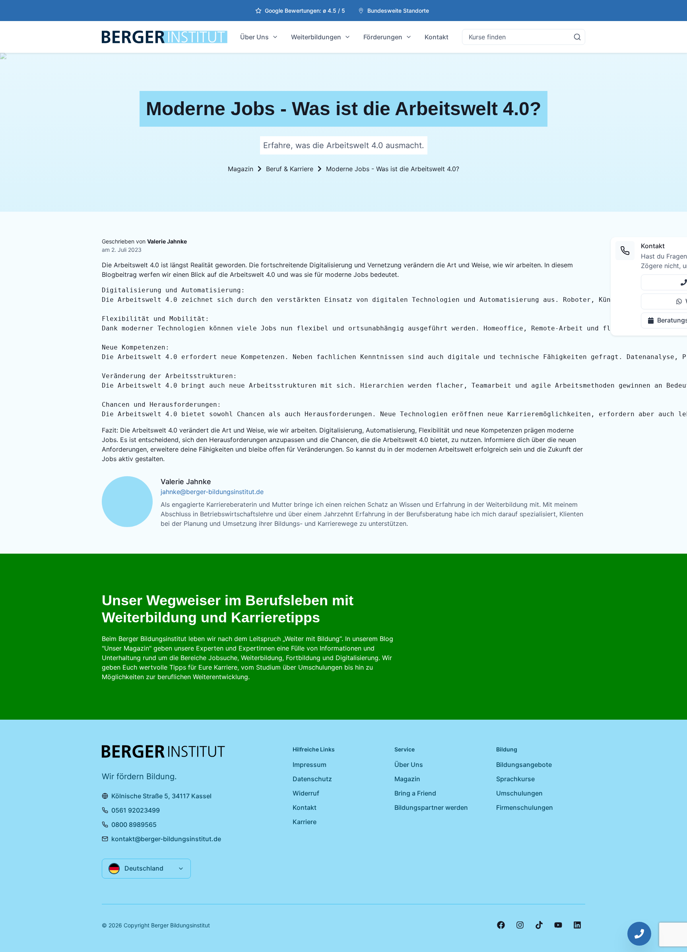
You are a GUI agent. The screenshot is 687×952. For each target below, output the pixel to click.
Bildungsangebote (524, 765)
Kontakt (436, 37)
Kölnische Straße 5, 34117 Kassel (161, 796)
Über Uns (254, 37)
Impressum (309, 765)
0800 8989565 (134, 824)
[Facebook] (501, 925)
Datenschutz (312, 779)
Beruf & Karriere (289, 169)
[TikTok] (539, 925)
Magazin (240, 169)
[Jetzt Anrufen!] (639, 934)
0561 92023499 (135, 810)
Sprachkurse (515, 779)
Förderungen (382, 37)
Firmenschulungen (524, 807)
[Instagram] (520, 925)
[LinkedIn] (577, 925)
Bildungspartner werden (431, 807)
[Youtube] (558, 925)
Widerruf (306, 793)
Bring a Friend (415, 793)
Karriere (304, 822)
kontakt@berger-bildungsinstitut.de (166, 839)
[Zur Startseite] (164, 37)
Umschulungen (519, 793)
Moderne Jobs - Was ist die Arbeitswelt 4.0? (392, 169)
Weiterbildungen (316, 37)
